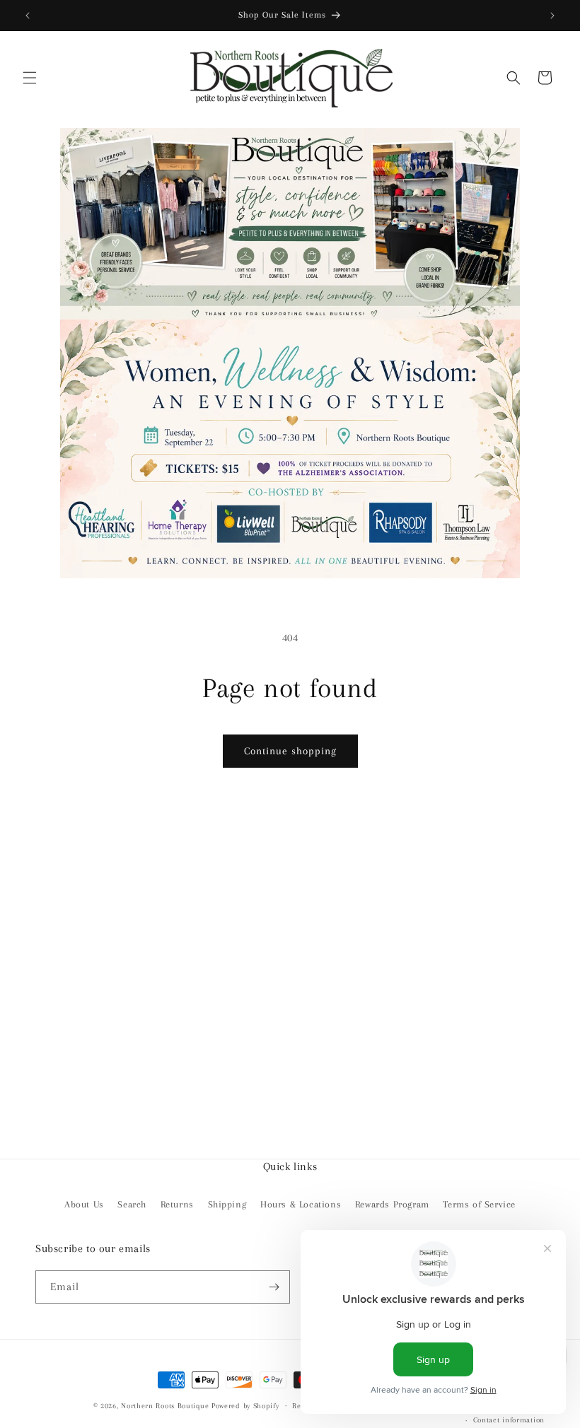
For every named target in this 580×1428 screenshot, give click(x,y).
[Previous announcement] (27, 15)
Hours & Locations (300, 1204)
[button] (29, 77)
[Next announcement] (552, 15)
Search (131, 1204)
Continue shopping (290, 750)
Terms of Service (479, 1204)
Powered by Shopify (245, 1405)
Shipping (227, 1204)
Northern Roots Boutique (165, 1405)
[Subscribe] (273, 1287)
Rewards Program (392, 1204)
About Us (84, 1204)
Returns (177, 1204)
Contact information (509, 1419)
